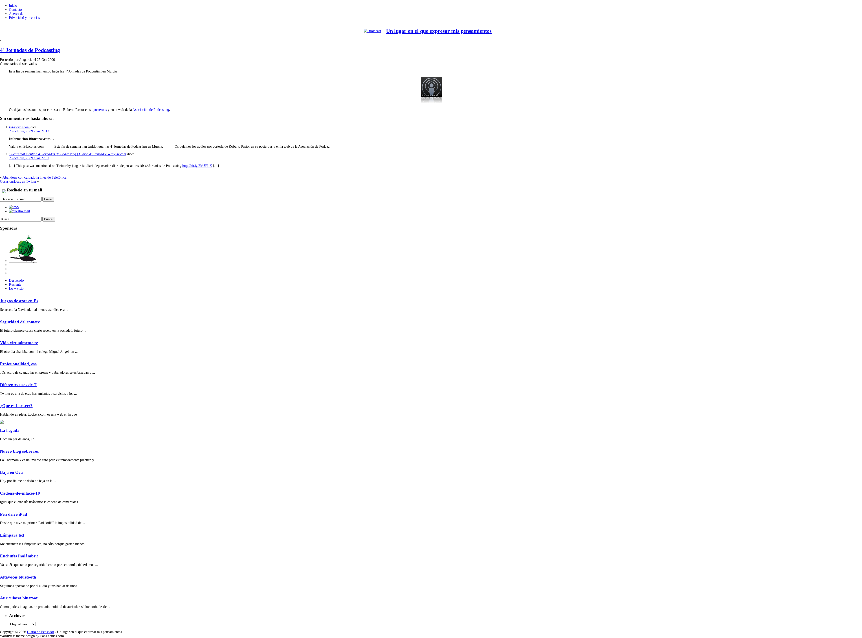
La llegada (10, 430)
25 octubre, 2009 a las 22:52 (29, 158)
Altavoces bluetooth (18, 577)
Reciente (15, 284)
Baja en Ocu (11, 472)
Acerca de (16, 13)
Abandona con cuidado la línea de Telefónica (34, 177)
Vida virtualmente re (19, 342)
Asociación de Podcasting (150, 110)
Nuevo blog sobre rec (19, 451)
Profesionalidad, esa (18, 364)
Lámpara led (12, 535)
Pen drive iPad (13, 514)
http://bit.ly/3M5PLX (197, 166)
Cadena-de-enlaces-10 (20, 493)
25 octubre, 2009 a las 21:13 (29, 131)
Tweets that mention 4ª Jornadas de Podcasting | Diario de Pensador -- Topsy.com (67, 154)
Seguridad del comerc (20, 322)
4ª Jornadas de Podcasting (30, 50)
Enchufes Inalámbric (19, 556)
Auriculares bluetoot (18, 598)
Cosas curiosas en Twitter (18, 181)
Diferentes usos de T (18, 384)
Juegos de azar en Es (19, 300)
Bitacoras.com (19, 127)
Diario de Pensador (40, 632)
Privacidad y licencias (24, 18)
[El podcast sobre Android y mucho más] (23, 261)
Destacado (16, 280)
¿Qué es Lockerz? (16, 405)
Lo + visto (16, 288)
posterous (100, 110)
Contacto (15, 9)
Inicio (13, 5)
